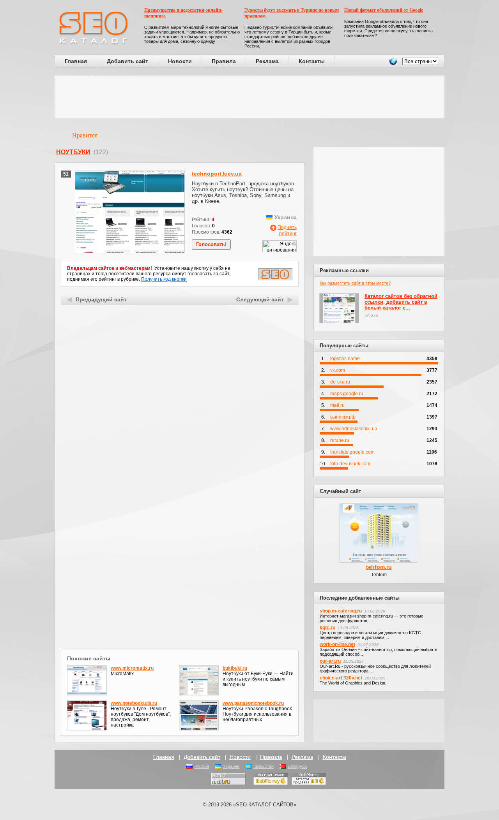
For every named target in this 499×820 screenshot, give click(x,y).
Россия (202, 766)
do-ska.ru (340, 382)
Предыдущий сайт (101, 299)
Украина (231, 766)
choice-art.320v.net (341, 678)
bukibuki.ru (235, 668)
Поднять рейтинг (287, 230)
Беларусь (297, 766)
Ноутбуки (73, 152)
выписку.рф (343, 417)
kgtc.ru (327, 627)
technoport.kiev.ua (217, 174)
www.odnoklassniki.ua (353, 428)
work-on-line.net (337, 644)
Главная (76, 61)
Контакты (312, 61)
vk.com (337, 370)
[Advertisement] (249, 96)
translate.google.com (352, 452)
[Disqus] (179, 546)
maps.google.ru (346, 393)
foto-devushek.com (350, 463)
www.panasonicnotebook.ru (253, 703)
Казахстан (263, 766)
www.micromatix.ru (132, 668)
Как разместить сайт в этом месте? (355, 283)
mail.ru (337, 405)
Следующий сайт (260, 299)
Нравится (84, 135)
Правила (224, 61)
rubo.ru (371, 315)
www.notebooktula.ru (134, 703)
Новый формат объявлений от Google (383, 10)
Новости (180, 61)
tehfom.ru (379, 567)
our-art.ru (330, 661)
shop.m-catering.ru (341, 611)
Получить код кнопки (164, 279)
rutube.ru (339, 440)
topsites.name (345, 358)
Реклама (267, 61)
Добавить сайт (127, 61)
